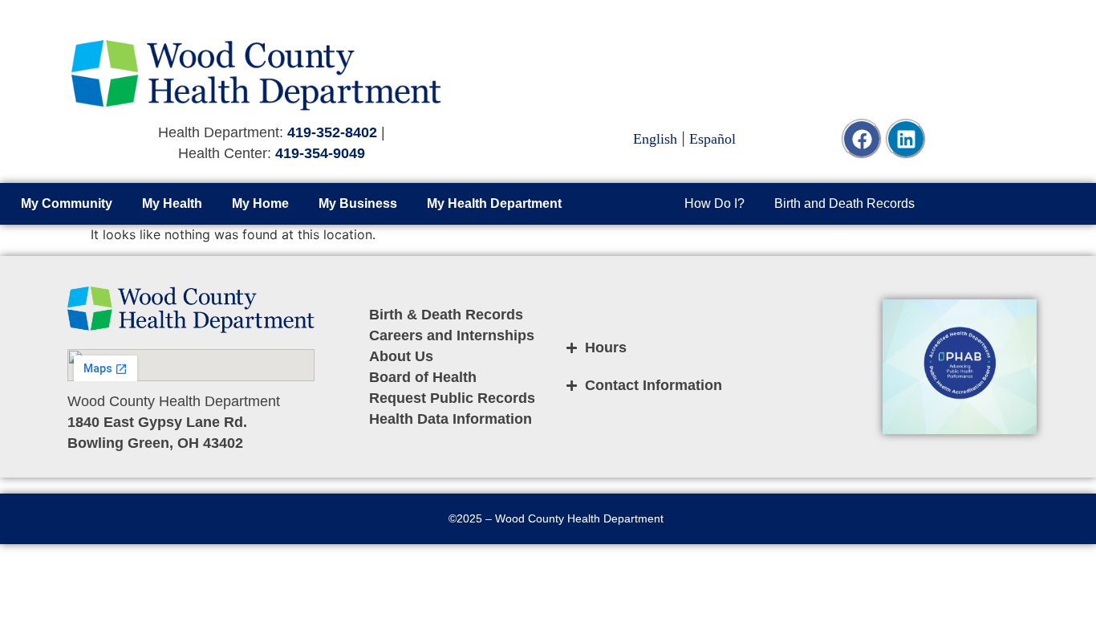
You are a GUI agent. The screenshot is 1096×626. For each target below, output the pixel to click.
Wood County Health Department (579, 518)
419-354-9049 (320, 153)
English (655, 139)
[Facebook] (862, 139)
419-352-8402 (332, 132)
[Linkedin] (906, 139)
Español (712, 139)
